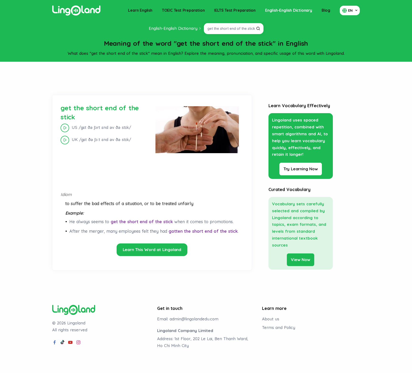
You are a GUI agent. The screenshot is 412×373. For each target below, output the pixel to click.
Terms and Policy (278, 327)
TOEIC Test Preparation (183, 10)
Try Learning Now (300, 168)
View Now (300, 259)
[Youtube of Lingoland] (70, 342)
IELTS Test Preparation (235, 10)
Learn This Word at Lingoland (152, 249)
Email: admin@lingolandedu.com (187, 318)
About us (270, 318)
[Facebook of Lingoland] (54, 342)
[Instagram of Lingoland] (78, 342)
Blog (326, 10)
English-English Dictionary (288, 10)
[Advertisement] (206, 78)
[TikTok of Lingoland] (62, 342)
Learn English (140, 10)
